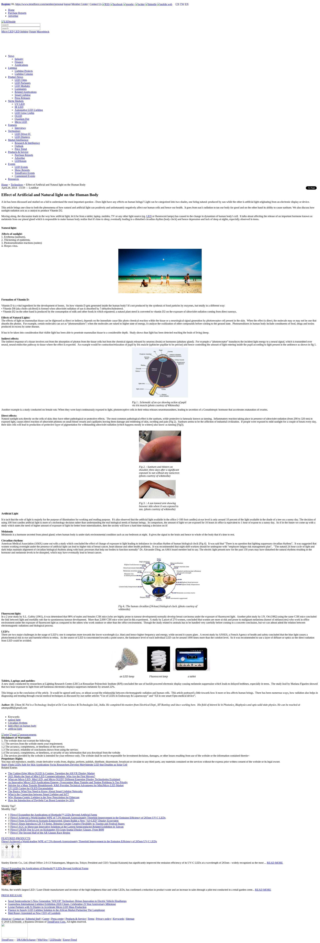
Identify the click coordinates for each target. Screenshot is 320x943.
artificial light (15, 728)
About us (6, 918)
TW (182, 4)
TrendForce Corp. (56, 921)
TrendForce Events (25, 173)
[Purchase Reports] (160, 35)
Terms (91, 918)
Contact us (18, 918)
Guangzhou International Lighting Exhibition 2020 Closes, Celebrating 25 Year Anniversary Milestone (62, 904)
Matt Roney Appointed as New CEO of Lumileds (34, 913)
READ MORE (275, 862)
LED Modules (22, 86)
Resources (13, 179)
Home (11, 10)
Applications (21, 65)
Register (6, 4)
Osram (32, 31)
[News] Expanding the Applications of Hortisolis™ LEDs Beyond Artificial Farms (53, 814)
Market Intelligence (18, 140)
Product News (15, 77)
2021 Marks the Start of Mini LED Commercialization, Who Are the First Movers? (51, 776)
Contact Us (96, 4)
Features (12, 125)
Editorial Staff (33, 918)
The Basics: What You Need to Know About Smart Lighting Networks (45, 791)
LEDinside (55, 939)
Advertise (13, 16)
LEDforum (20, 161)
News (11, 56)
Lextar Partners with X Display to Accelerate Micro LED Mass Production (47, 907)
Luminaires (20, 89)
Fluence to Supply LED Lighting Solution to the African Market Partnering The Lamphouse (56, 910)
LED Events (21, 167)
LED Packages (22, 83)
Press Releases (22, 98)
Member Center (79, 4)
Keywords (118, 918)
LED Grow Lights (24, 113)
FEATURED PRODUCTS (15, 838)
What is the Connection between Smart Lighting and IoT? (38, 794)
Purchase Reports (17, 13)
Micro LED (7, 31)
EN (186, 4)
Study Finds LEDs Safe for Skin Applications (25, 764)
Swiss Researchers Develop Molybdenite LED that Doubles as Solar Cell (88, 764)
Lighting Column (24, 74)
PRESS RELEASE (11, 895)
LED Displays (22, 137)
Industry (19, 59)
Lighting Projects (24, 71)
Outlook (19, 146)
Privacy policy (103, 918)
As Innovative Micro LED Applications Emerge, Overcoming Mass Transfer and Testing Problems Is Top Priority (68, 782)
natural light (14, 719)
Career (45, 918)
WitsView (43, 939)
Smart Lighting (22, 95)
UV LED (20, 104)
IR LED (19, 107)
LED (149, 216)
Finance (19, 62)
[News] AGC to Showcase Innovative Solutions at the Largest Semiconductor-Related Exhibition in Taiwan (67, 826)
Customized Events (25, 176)
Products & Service (18, 152)
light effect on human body (22, 725)
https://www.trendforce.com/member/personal (39, 4)
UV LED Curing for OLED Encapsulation (30, 788)
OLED (18, 116)
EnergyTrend (70, 939)
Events (11, 164)
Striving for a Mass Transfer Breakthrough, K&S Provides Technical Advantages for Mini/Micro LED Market (66, 785)
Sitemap (130, 918)
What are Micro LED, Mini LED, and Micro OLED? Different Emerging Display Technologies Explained (64, 779)
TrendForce (7, 939)
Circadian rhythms (17, 722)
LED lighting (21, 31)
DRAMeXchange (26, 939)
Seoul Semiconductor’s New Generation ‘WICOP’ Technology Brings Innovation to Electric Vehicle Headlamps (67, 901)
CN (177, 4)
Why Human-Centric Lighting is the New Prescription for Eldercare (43, 797)
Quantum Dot (22, 119)
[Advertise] (160, 40)
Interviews (20, 128)
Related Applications (25, 92)
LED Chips (21, 80)
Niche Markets (16, 101)
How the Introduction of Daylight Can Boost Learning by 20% (41, 800)
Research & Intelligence (27, 143)
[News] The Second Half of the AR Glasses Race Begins (40, 832)
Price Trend (21, 149)
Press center (57, 918)
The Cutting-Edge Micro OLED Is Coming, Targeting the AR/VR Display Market (51, 773)
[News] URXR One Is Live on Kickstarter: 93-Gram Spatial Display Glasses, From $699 (57, 829)
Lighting (12, 68)
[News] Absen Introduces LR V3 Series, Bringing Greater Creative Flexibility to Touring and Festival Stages (67, 823)
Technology (14, 131)
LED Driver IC (23, 134)
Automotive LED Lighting (29, 110)
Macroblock (43, 31)
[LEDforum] (160, 49)
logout (67, 4)
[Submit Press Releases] (160, 45)
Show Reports (22, 170)
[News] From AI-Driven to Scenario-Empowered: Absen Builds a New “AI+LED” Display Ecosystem (64, 820)
